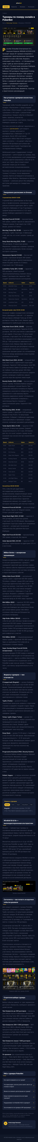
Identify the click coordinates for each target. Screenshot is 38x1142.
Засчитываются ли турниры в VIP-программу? (17, 1107)
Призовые (22, 6)
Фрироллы (14, 6)
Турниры (6, 6)
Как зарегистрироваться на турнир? (14, 1080)
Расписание (31, 6)
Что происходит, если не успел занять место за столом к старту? (18, 1085)
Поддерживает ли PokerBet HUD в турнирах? (17, 1102)
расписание (14, 129)
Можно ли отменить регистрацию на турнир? (17, 1091)
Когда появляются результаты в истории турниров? (16, 1097)
